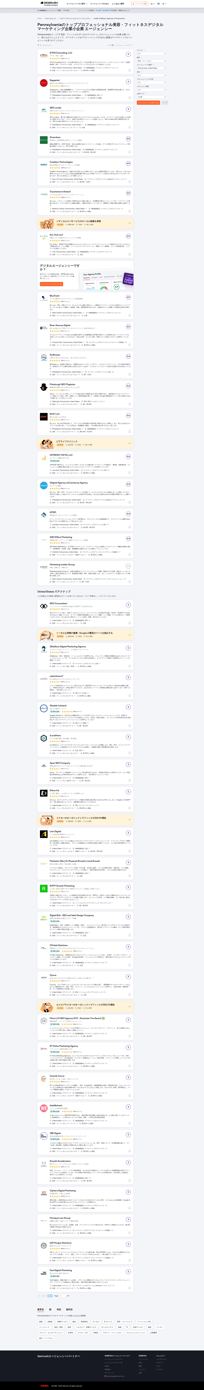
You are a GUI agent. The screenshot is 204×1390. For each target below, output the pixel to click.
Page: (56, 1296)
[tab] (40, 1310)
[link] (99, 4)
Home (39, 18)
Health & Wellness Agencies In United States (75, 18)
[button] (152, 4)
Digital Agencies (50, 18)
